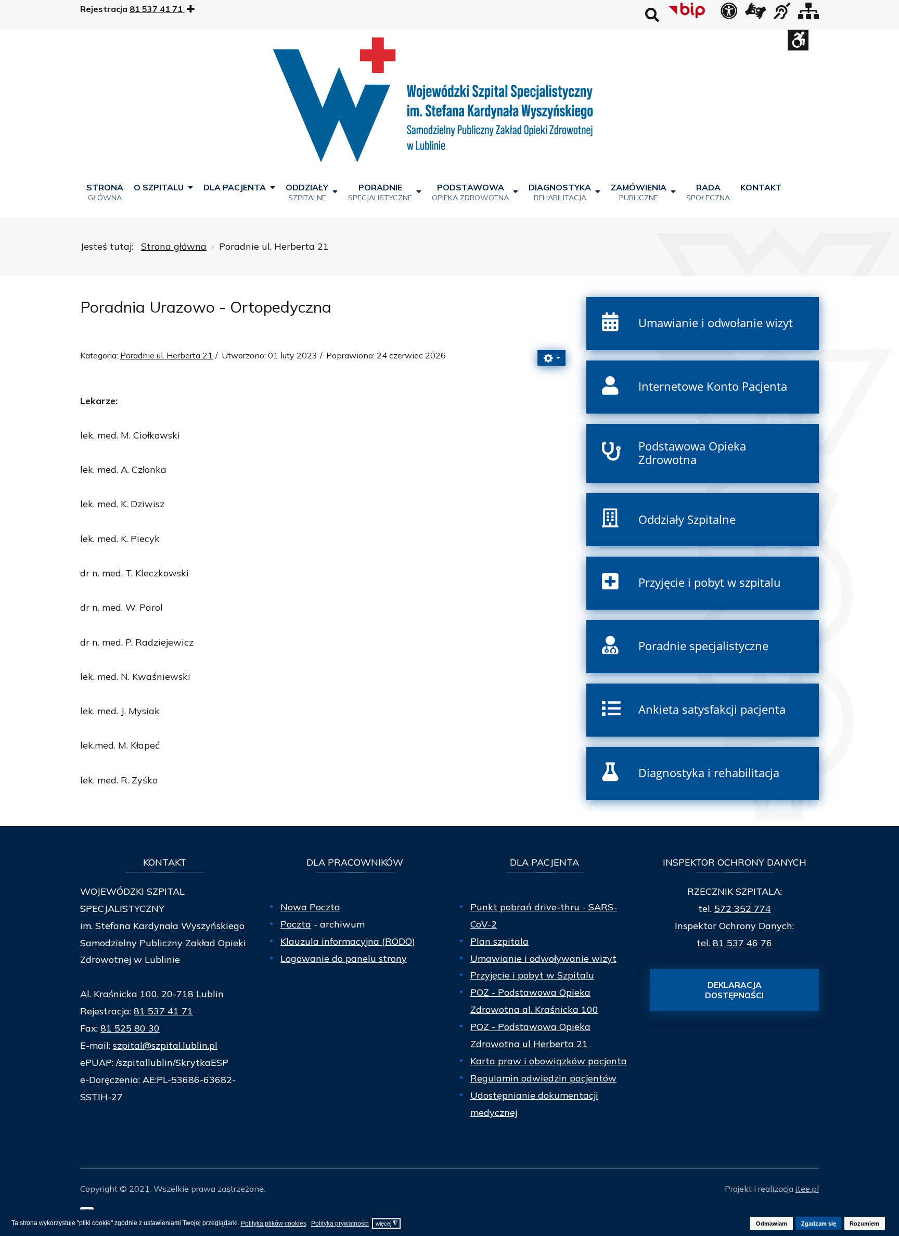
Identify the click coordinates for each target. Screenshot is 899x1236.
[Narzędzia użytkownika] (551, 358)
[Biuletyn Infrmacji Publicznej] (688, 10)
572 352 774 (742, 909)
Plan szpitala (499, 941)
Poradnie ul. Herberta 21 (166, 355)
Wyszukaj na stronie (652, 15)
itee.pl (807, 1188)
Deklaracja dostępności (734, 990)
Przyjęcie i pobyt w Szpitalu (532, 975)
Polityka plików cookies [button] (273, 1223)
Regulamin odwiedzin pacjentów (543, 1078)
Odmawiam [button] (771, 1223)
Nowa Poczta (310, 907)
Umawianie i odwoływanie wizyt (543, 958)
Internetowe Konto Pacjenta (712, 386)
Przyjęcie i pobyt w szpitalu (709, 582)
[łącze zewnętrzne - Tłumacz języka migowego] (755, 14)
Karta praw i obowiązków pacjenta (548, 1061)
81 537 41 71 (163, 1011)
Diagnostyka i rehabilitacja (708, 772)
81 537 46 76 (742, 943)
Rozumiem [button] (864, 1223)
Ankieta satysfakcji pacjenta (712, 709)
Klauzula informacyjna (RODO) (347, 941)
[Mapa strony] (808, 14)
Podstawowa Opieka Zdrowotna (692, 453)
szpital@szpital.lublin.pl (165, 1045)
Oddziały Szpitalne (687, 519)
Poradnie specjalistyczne (703, 645)
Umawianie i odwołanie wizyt (715, 322)
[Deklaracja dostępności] (729, 14)
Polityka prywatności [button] (340, 1223)
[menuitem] (104, 191)
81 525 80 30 (130, 1028)
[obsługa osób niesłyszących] (782, 14)
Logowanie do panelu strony (343, 958)
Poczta (295, 924)
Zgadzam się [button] (818, 1223)
